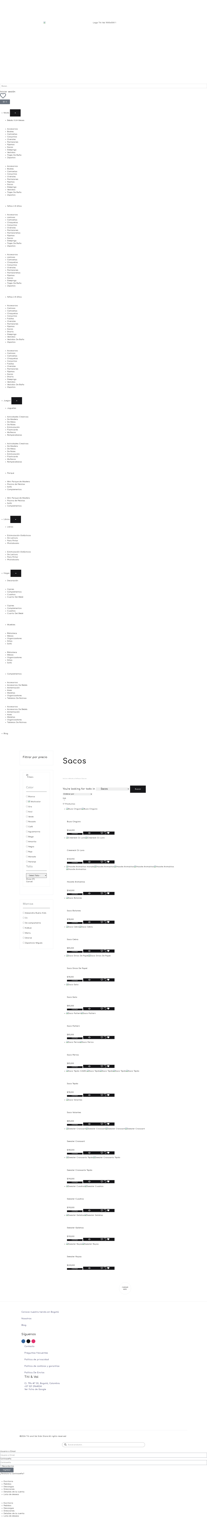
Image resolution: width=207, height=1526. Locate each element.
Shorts (10, 332)
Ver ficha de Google (35, 1389)
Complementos (14, 489)
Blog (23, 1325)
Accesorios (12, 129)
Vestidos (11, 152)
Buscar (138, 789)
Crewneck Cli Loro (75, 850)
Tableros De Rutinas (17, 698)
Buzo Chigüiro (74, 822)
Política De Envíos (34, 1373)
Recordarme (8, 1466)
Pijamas (11, 144)
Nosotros (26, 1319)
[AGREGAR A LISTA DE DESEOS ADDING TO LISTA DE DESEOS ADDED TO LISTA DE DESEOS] (105, 833)
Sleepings (12, 150)
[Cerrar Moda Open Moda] (15, 113)
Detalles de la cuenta (14, 1492)
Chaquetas (12, 222)
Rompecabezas (14, 435)
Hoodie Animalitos (76, 882)
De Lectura (12, 538)
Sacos (10, 147)
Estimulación (13, 427)
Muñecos (11, 432)
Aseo (9, 690)
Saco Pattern (73, 1026)
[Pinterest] (28, 1341)
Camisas (11, 308)
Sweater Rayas (74, 1257)
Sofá (9, 487)
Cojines (10, 589)
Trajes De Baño (14, 155)
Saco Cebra (72, 939)
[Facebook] (23, 1341)
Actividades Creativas (18, 417)
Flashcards (12, 430)
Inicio (65, 778)
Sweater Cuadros (75, 1199)
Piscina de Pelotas (16, 484)
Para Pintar (12, 541)
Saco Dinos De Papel (77, 968)
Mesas (10, 636)
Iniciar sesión (7, 92)
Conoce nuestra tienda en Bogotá (40, 1312)
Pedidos (7, 1484)
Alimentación (13, 688)
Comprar (75, 833)
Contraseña (5, 1459)
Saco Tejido (72, 1084)
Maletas (11, 693)
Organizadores (14, 638)
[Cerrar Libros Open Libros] (15, 519)
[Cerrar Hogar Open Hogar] (16, 573)
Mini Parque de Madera (18, 482)
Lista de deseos (11, 1494)
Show (30, 879)
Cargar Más (125, 1288)
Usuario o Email (8, 1451)
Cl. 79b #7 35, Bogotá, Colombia (42, 1383)
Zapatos (11, 158)
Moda (71, 778)
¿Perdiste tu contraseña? (12, 1474)
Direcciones (9, 1489)
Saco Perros (73, 1055)
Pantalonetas (13, 233)
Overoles (11, 139)
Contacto (29, 1346)
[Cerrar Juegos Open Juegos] (16, 400)
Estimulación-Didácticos (19, 535)
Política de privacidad (36, 1359)
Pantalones (12, 142)
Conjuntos (12, 137)
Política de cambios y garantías (42, 1366)
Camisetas (12, 134)
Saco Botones (74, 911)
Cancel (29, 882)
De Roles (11, 425)
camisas (11, 217)
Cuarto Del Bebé (15, 597)
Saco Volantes (74, 1112)
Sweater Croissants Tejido (79, 1170)
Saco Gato (72, 997)
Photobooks (13, 543)
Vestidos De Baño (15, 339)
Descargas (9, 1487)
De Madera (12, 419)
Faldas (10, 319)
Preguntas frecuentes (36, 1353)
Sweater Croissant (76, 1141)
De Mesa (11, 422)
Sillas (9, 641)
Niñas (77, 778)
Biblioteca (12, 633)
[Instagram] (33, 1341)
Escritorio (8, 1481)
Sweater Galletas (75, 1228)
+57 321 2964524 (33, 1386)
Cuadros (11, 594)
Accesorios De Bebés (17, 685)
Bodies (10, 132)
